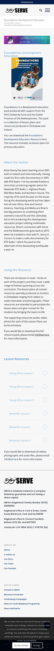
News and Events (12, 608)
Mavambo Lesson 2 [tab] (20, 427)
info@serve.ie (27, 2)
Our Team (8, 563)
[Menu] (46, 10)
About (7, 549)
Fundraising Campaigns (15, 599)
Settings (36, 645)
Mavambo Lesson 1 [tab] (20, 413)
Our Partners (10, 568)
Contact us (9, 554)
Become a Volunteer (13, 594)
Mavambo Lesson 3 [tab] (20, 440)
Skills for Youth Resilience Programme (22, 603)
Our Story (8, 559)
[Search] (39, 10)
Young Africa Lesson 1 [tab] (21, 373)
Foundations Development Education (24, 20)
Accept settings (21, 645)
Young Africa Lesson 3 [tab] (21, 400)
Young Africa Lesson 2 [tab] (21, 386)
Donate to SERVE (12, 590)
